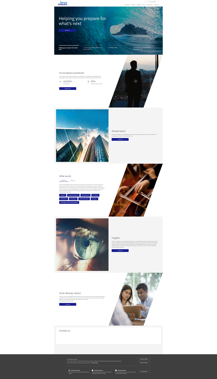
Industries (127, 4)
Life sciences (95, 195)
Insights (138, 4)
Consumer (63, 195)
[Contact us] (70, 337)
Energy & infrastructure (73, 195)
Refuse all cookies (144, 362)
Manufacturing (64, 198)
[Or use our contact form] (146, 337)
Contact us (156, 4)
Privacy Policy (95, 362)
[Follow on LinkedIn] (108, 349)
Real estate (94, 198)
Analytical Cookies (98, 370)
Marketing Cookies (121, 370)
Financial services (85, 195)
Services (133, 4)
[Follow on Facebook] (116, 349)
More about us (68, 88)
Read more (67, 30)
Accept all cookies (144, 359)
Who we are (149, 4)
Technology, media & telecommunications (69, 202)
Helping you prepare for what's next (82, 20)
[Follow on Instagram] (114, 349)
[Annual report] (135, 81)
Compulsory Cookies (75, 370)
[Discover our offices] (121, 337)
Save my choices (144, 371)
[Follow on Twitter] (111, 349)
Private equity (73, 198)
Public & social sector (84, 198)
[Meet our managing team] (96, 337)
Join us (143, 4)
